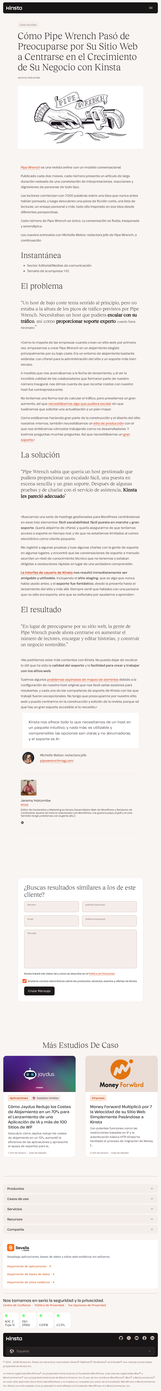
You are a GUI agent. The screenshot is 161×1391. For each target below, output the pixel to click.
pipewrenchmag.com (57, 760)
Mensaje (31, 933)
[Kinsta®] (14, 8)
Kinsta (24, 804)
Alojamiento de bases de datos (28, 1274)
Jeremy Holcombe (29, 77)
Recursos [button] (14, 1219)
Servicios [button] (14, 1209)
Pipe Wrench (30, 167)
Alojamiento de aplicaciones (27, 1266)
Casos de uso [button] (18, 1199)
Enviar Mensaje (39, 991)
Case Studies (28, 25)
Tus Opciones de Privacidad (87, 1305)
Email (30, 919)
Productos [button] (15, 1188)
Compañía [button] (15, 1229)
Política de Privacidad (102, 973)
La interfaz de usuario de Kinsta (47, 572)
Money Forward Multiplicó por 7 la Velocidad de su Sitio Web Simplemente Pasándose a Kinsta (121, 1114)
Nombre (31, 904)
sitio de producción (108, 423)
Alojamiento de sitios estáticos (28, 1282)
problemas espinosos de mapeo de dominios (82, 679)
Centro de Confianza (17, 1305)
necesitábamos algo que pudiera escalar (79, 403)
